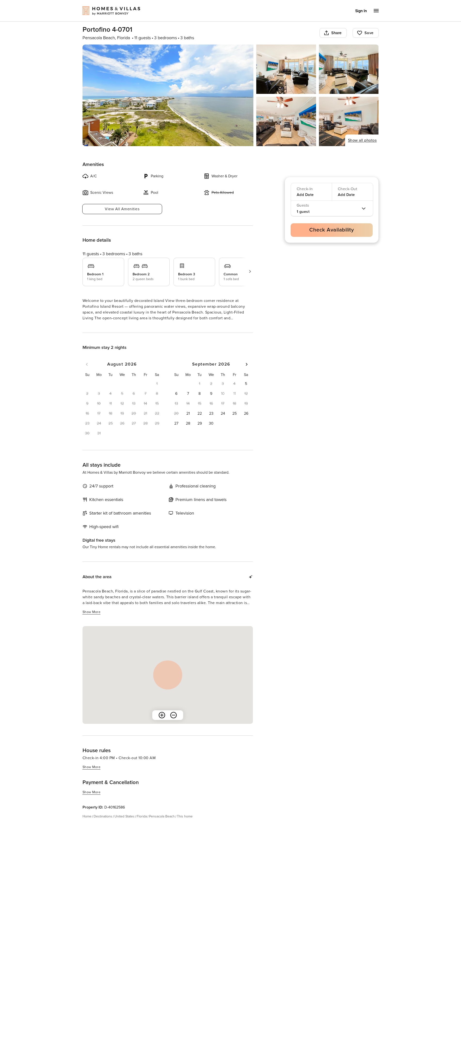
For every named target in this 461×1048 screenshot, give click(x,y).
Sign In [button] (361, 10)
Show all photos (362, 140)
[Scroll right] (250, 271)
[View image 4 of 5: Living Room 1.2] (286, 121)
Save (369, 32)
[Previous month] (87, 373)
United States (124, 825)
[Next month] (246, 373)
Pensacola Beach (162, 825)
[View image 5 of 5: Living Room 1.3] (349, 121)
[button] (246, 392)
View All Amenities (122, 209)
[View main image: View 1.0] (168, 95)
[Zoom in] (162, 724)
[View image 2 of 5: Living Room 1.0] (286, 69)
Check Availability (331, 230)
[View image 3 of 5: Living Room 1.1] (349, 69)
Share (336, 32)
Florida (142, 825)
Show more (92, 327)
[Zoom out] (173, 724)
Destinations (103, 825)
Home (87, 825)
